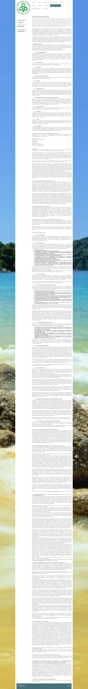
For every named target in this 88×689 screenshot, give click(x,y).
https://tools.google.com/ (52, 547)
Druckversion (21, 685)
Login (69, 685)
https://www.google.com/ (39, 560)
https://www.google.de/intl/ (53, 491)
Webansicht (68, 686)
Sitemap (24, 685)
